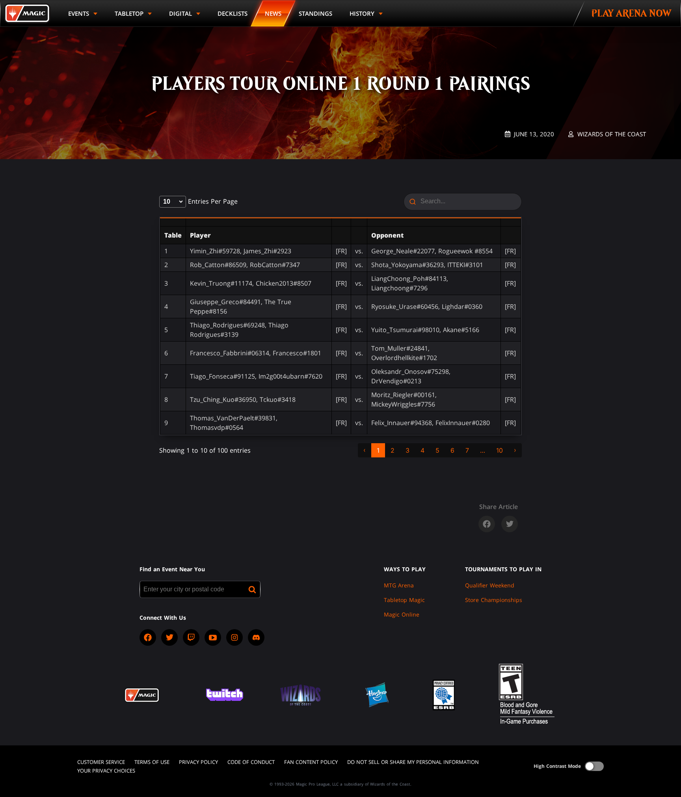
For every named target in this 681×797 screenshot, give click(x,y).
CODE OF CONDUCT (251, 761)
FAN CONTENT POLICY (311, 761)
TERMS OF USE (151, 761)
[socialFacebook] (148, 637)
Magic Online (401, 614)
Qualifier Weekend (489, 585)
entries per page (212, 201)
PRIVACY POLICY (198, 761)
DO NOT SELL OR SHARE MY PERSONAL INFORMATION (413, 761)
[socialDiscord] (256, 637)
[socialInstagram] (234, 637)
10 (499, 450)
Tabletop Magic (404, 600)
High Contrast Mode (557, 766)
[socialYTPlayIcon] (213, 637)
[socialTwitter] (169, 637)
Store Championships (493, 600)
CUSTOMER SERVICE (101, 761)
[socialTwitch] (191, 637)
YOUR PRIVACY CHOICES (106, 770)
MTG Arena (399, 585)
